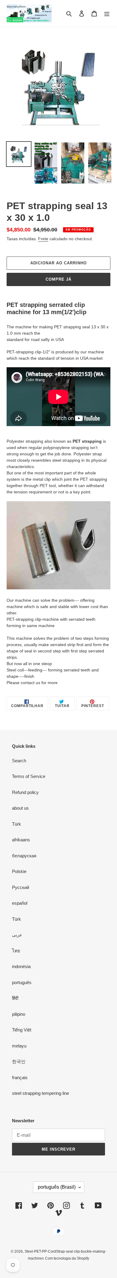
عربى (17, 934)
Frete (43, 238)
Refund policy (25, 792)
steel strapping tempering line (40, 1093)
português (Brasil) (57, 1187)
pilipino (18, 1014)
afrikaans (21, 839)
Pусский (20, 887)
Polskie (19, 871)
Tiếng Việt (21, 1029)
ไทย (16, 950)
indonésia (21, 966)
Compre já (58, 279)
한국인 (19, 1061)
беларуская (24, 855)
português (22, 982)
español (19, 903)
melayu (19, 1045)
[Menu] (106, 13)
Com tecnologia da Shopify (67, 1258)
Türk (16, 824)
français (20, 1077)
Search (19, 760)
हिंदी (15, 998)
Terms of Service (28, 776)
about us (20, 808)
